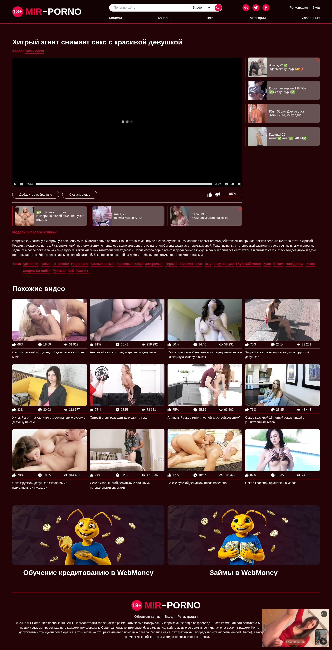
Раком (310, 264)
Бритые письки (102, 264)
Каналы (164, 18)
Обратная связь (147, 616)
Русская (59, 271)
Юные (45, 264)
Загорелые (153, 264)
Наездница (294, 264)
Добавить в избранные (35, 194)
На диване (79, 264)
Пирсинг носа (191, 264)
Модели (115, 18)
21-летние (61, 264)
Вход (316, 7)
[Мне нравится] (210, 194)
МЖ (71, 271)
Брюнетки (30, 264)
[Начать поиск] (218, 7)
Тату (207, 264)
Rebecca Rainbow (42, 232)
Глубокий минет (248, 264)
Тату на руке (224, 264)
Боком (278, 264)
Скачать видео (79, 194)
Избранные (311, 18)
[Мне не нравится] (217, 194)
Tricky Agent (34, 51)
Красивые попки (130, 264)
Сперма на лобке (36, 271)
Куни (267, 264)
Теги (209, 18)
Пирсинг (171, 264)
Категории (257, 18)
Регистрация (299, 7)
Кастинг (82, 271)
